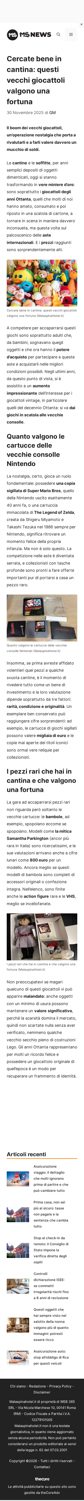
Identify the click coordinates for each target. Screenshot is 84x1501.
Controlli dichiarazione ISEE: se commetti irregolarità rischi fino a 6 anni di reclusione (51, 1286)
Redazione (37, 1386)
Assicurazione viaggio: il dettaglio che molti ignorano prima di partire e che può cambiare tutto (51, 1178)
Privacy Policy (60, 1386)
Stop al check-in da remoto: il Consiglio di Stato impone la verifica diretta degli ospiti (51, 1250)
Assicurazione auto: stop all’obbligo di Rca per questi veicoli (51, 1357)
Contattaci (42, 1467)
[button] (58, 34)
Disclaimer (42, 1392)
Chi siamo (18, 1386)
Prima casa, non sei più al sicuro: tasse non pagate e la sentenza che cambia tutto (51, 1214)
